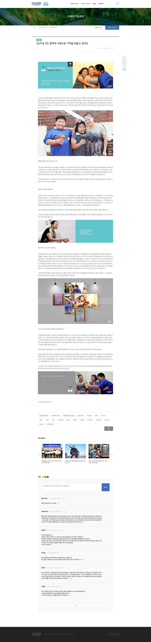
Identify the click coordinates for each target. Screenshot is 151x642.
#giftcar (41, 424)
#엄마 (40, 420)
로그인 (105, 487)
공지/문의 (100, 3)
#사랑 (47, 420)
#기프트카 (90, 420)
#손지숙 (103, 415)
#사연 (96, 415)
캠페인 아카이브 (112, 27)
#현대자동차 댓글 (43, 415)
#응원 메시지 (80, 415)
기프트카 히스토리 (85, 3)
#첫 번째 (89, 415)
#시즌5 (82, 420)
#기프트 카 (98, 420)
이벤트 (94, 3)
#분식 (68, 420)
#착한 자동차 (50, 424)
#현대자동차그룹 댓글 (68, 415)
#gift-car (107, 420)
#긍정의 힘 (61, 420)
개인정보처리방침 (113, 634)
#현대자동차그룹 (55, 415)
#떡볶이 (75, 420)
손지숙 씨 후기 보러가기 (45, 402)
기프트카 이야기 (74, 3)
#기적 (53, 420)
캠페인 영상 (98, 27)
